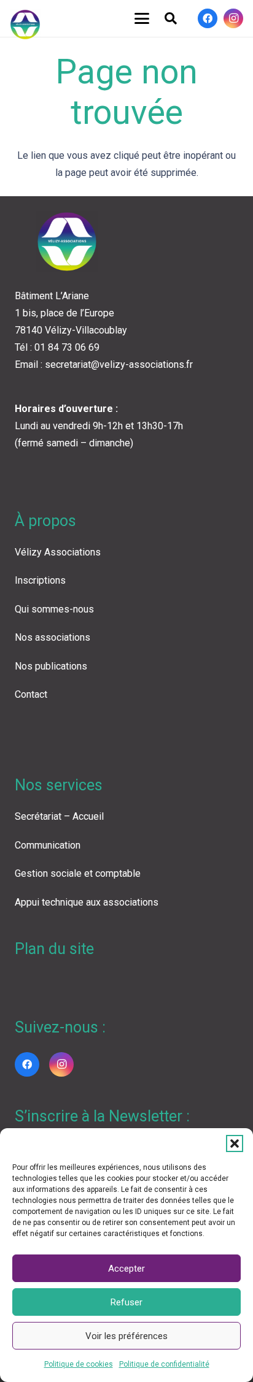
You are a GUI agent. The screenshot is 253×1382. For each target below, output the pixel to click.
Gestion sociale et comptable (78, 873)
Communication (47, 845)
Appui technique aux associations (86, 902)
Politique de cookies (78, 1364)
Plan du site (54, 949)
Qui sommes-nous (54, 609)
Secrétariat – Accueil (59, 816)
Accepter (126, 1268)
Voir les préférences (126, 1336)
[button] (234, 1143)
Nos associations (52, 637)
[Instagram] (233, 18)
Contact (31, 694)
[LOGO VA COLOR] (25, 24)
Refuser (126, 1302)
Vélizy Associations (58, 552)
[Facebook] (207, 18)
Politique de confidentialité (164, 1364)
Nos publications (51, 666)
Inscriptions (40, 580)
